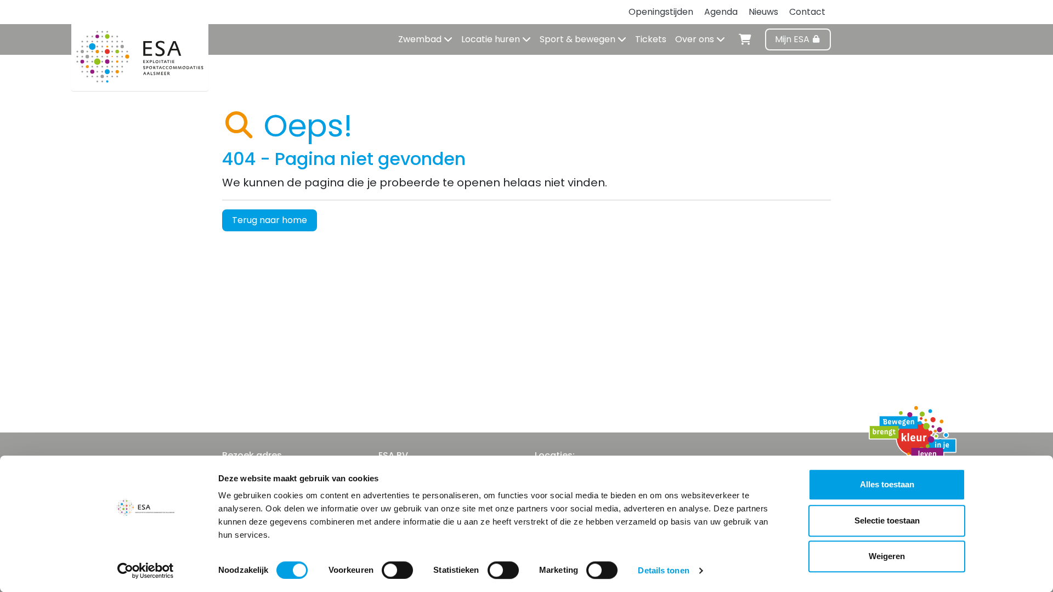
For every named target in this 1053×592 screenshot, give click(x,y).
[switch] (397, 570)
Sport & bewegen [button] (579, 39)
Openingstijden (661, 11)
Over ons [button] (695, 39)
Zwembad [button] (421, 39)
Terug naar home (269, 220)
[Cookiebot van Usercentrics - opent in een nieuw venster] (146, 570)
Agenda (721, 11)
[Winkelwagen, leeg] (745, 38)
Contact (807, 11)
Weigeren (887, 556)
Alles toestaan (887, 484)
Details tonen (663, 570)
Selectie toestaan (887, 520)
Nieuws (763, 11)
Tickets (650, 39)
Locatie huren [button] (491, 39)
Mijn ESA (793, 39)
